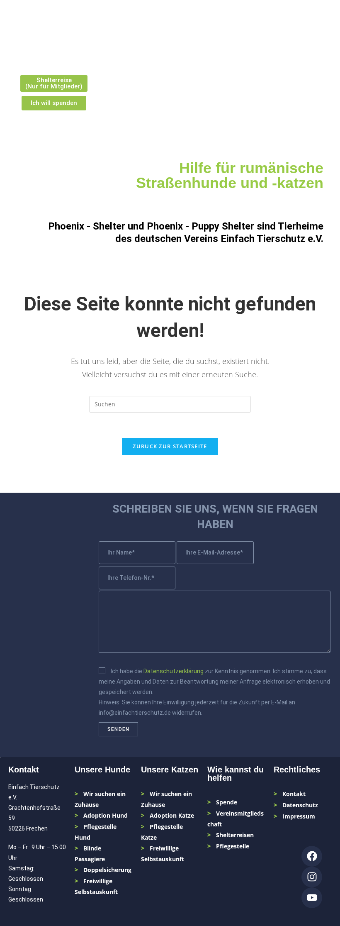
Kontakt (294, 794)
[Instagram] (311, 877)
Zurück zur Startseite (170, 446)
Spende (226, 802)
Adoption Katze (172, 815)
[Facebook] (311, 856)
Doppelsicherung (107, 870)
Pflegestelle (232, 846)
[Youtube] (311, 897)
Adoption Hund (105, 815)
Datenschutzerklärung (173, 671)
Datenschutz (300, 805)
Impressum (298, 816)
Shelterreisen (235, 835)
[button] (317, 27)
